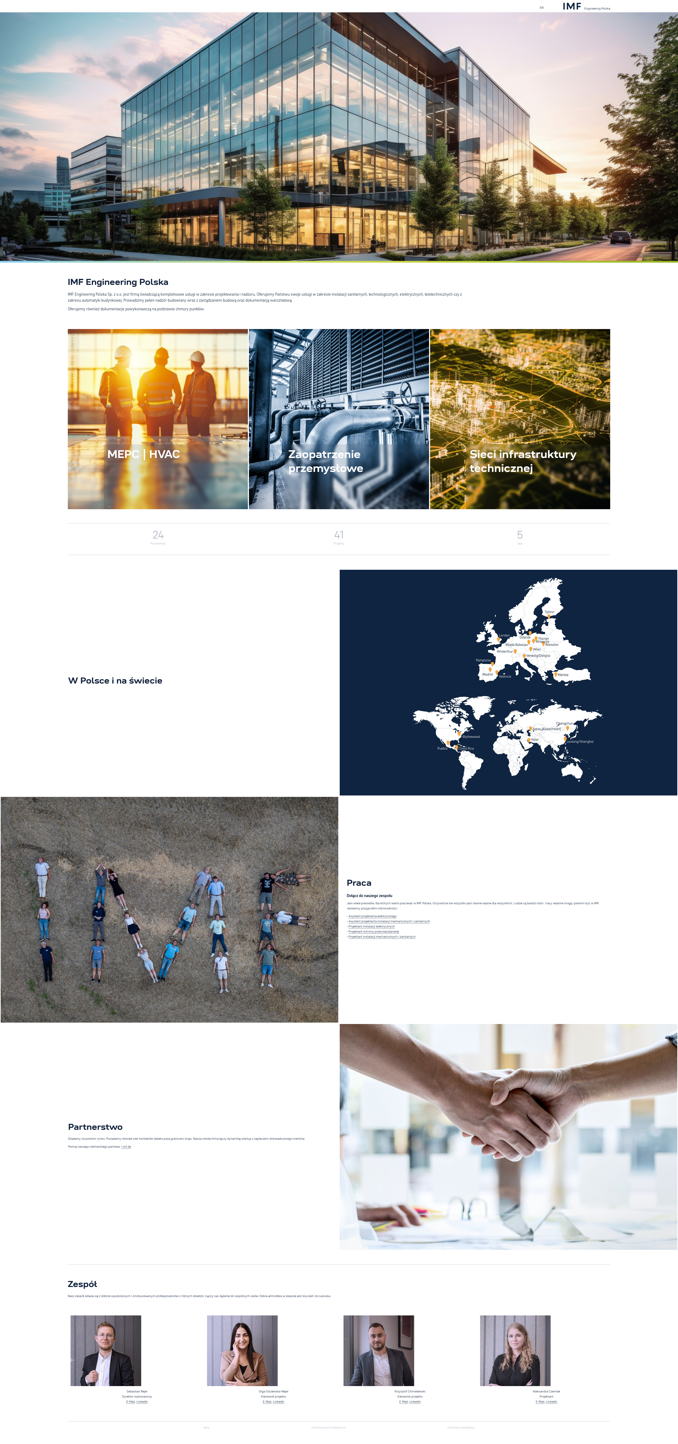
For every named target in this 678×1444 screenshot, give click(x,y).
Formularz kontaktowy (461, 1427)
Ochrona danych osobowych (328, 1427)
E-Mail (128, 1401)
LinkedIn (139, 1401)
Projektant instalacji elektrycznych (372, 926)
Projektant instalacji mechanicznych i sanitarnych (382, 936)
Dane (206, 1427)
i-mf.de (126, 1146)
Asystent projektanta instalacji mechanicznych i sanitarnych (389, 921)
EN (542, 7)
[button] (605, 1361)
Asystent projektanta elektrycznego (373, 916)
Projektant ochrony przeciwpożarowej (374, 931)
